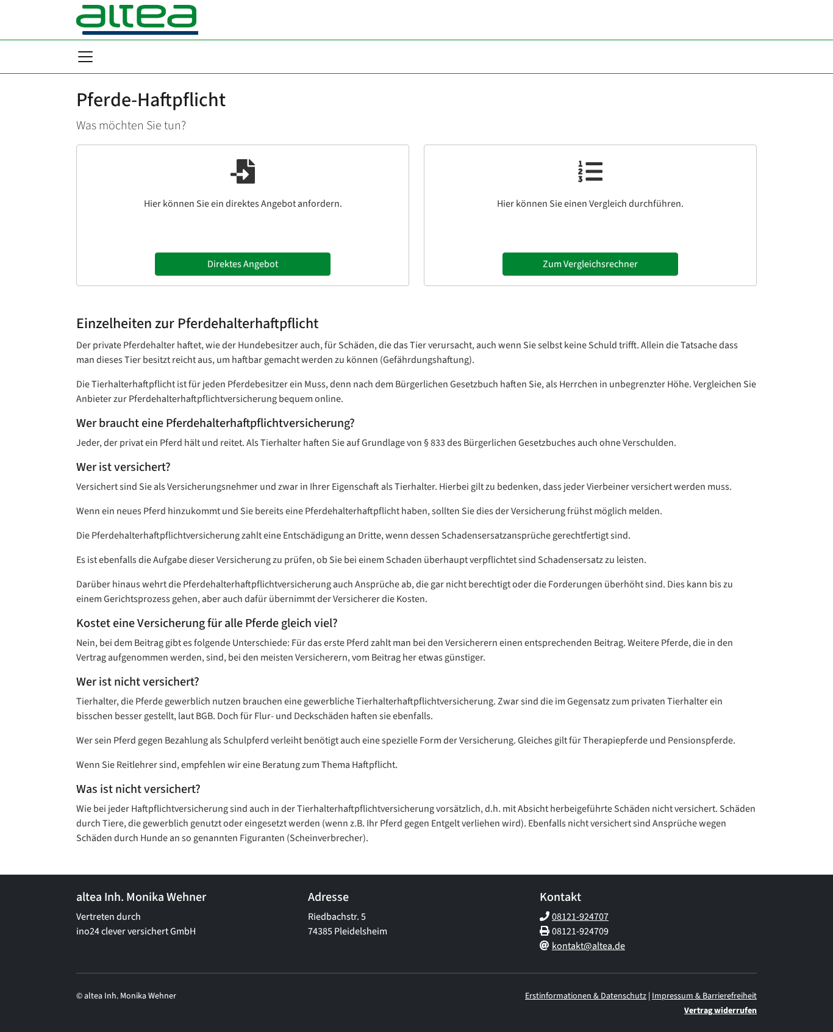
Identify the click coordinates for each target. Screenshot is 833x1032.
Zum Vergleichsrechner (590, 264)
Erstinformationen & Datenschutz (585, 996)
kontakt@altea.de (588, 946)
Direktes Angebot (242, 264)
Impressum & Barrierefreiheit (704, 996)
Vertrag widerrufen (720, 1011)
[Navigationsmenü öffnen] (85, 56)
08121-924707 (580, 916)
